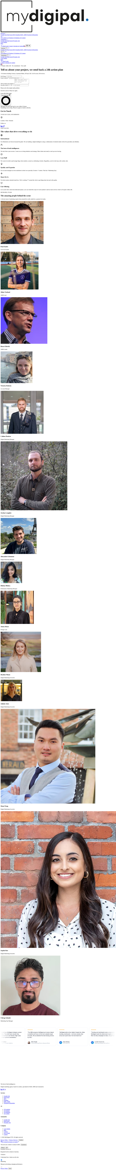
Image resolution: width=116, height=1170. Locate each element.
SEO (14, 34)
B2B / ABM (23, 34)
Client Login (5, 46)
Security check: (7, 85)
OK (7, 1147)
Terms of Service (13, 1140)
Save (10, 1168)
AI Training (10, 37)
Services (3, 33)
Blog (2, 43)
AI (1, 36)
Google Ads (4, 34)
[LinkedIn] (2, 1090)
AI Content (22, 37)
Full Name (4, 76)
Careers (6, 1134)
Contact (11, 46)
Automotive (4, 39)
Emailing (18, 34)
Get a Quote (7, 1133)
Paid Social (10, 34)
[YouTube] (3, 1090)
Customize (23, 1144)
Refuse (2, 1147)
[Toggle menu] (28, 45)
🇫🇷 (24, 46)
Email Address (5, 78)
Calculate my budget (18, 46)
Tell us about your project (7, 83)
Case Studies (4, 42)
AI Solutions (16, 37)
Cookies (21, 1140)
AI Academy (4, 37)
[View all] (8, 48)
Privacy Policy (4, 1140)
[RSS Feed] (5, 1090)
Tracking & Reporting (32, 34)
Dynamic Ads (16, 40)
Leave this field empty (6, 93)
